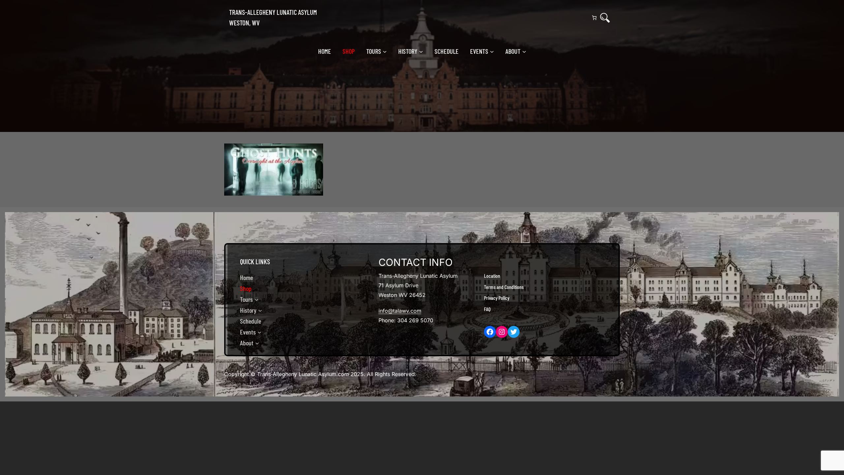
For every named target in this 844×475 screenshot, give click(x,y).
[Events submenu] (492, 51)
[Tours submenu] (385, 51)
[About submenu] (524, 51)
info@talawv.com (399, 310)
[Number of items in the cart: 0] (594, 17)
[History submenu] (421, 51)
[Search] (605, 18)
